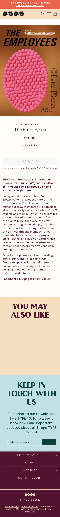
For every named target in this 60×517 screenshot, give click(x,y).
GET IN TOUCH (29, 478)
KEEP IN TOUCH (29, 455)
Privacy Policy (12, 507)
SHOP (29, 462)
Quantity (30, 145)
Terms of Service (29, 507)
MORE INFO (29, 470)
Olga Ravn (30, 124)
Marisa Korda (23, 509)
